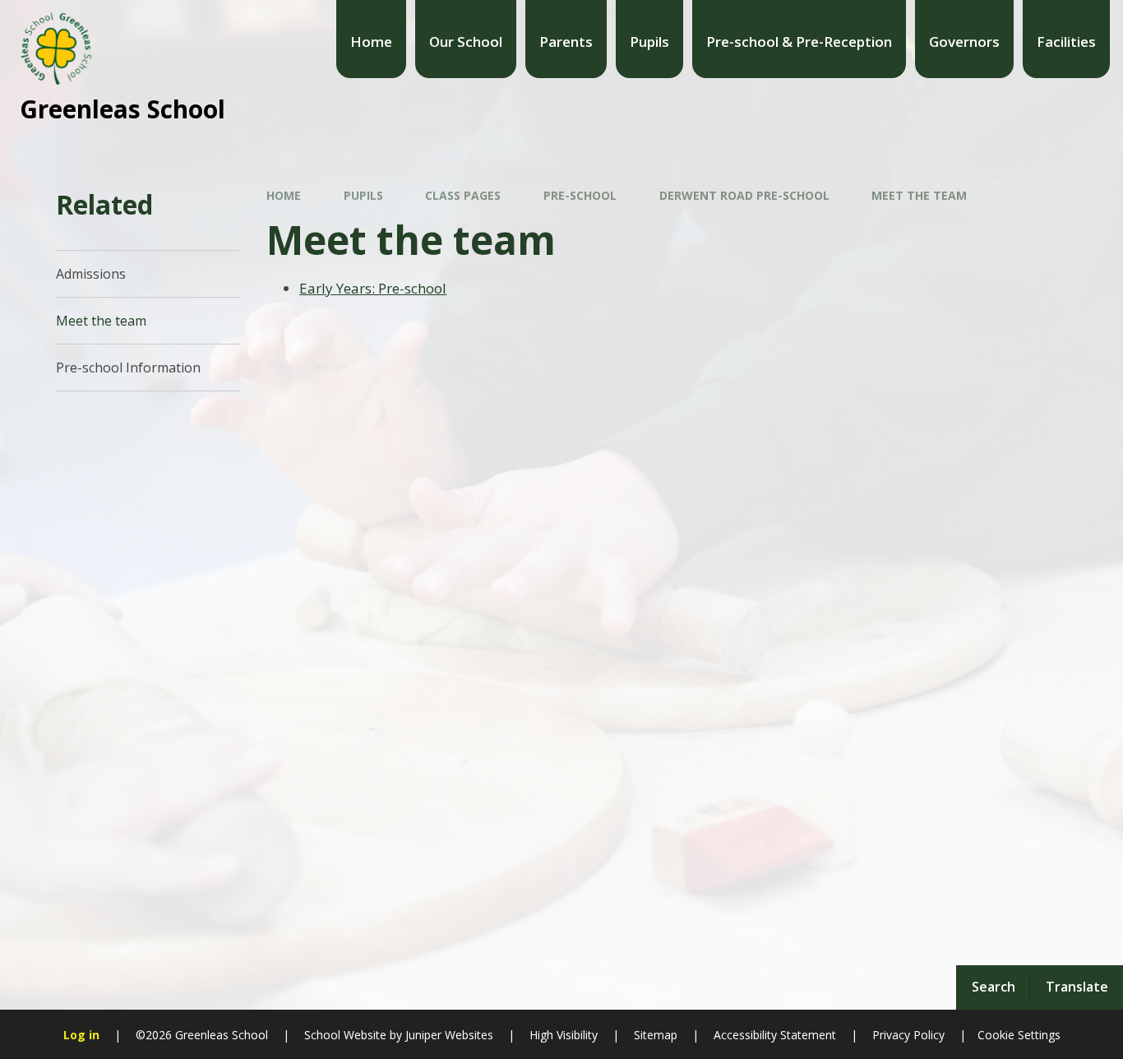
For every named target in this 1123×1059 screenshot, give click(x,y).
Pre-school (580, 195)
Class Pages (463, 195)
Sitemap (655, 1035)
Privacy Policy (908, 1035)
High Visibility (563, 1035)
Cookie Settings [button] (1019, 1035)
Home (283, 195)
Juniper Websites (447, 1035)
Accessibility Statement (775, 1035)
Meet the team (919, 195)
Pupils (363, 195)
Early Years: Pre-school (372, 288)
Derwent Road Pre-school (744, 195)
